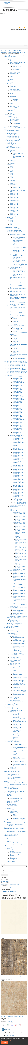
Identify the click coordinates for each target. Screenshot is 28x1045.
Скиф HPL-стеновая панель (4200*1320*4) (17, 371)
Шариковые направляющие (16, 60)
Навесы (11, 79)
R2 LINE (14, 340)
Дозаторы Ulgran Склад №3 (16, 498)
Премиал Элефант (14, 117)
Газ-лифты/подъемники (15, 63)
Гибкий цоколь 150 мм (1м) (16, 710)
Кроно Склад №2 (11, 134)
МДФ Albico (9, 795)
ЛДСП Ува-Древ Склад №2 (13, 136)
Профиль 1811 (13, 855)
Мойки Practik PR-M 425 (18, 610)
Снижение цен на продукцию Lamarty (10, 884)
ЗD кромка (12, 150)
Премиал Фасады (14, 120)
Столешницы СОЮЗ (20, 52)
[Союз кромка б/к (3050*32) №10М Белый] (14, 917)
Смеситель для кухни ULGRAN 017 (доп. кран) (18, 481)
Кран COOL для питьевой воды (14, 623)
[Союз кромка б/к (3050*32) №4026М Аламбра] (14, 998)
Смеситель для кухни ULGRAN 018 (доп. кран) (18, 478)
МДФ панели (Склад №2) (10, 792)
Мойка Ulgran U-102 (17, 389)
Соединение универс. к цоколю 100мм (18, 745)
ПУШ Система (16, 69)
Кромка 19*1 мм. (14, 183)
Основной (11, 50)
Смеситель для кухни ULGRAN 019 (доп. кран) (18, 484)
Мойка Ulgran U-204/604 (18, 421)
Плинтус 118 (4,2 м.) (14, 697)
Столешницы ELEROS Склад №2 (14, 231)
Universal (15, 318)
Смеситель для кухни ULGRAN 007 (18, 461)
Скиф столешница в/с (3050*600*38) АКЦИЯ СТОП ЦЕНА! (18, 295)
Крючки (11, 76)
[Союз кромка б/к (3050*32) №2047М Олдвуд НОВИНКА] (14, 957)
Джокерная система (14, 106)
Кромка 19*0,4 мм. (14, 181)
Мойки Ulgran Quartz (14, 510)
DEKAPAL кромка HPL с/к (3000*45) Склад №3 (18, 273)
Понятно (5, 1042)
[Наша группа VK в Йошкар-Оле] (6, 1029)
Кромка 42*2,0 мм (14, 210)
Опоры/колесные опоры (15, 90)
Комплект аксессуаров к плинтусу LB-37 (18, 646)
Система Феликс (14, 126)
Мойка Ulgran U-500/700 (18, 382)
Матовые (9, 841)
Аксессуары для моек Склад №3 (17, 505)
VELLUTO (15, 815)
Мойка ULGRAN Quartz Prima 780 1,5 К (20, 548)
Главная (3, 50)
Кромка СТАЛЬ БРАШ (15, 200)
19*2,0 (11, 169)
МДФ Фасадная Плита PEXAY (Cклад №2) (14, 55)
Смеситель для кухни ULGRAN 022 (18, 490)
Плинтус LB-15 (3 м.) (14, 634)
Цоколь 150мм (13, 740)
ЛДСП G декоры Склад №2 (13, 137)
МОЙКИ (6, 374)
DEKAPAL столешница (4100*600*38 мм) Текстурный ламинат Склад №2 (20, 264)
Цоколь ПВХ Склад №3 (9, 706)
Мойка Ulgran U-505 (17, 412)
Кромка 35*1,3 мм (14, 207)
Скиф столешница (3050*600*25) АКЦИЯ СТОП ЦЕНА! (17, 292)
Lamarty (9, 164)
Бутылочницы (13, 70)
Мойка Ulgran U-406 (17, 406)
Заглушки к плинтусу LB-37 (19, 641)
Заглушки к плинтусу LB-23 (19, 640)
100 (11, 1021)
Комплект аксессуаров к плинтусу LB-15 (18, 638)
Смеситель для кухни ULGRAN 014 (18, 473)
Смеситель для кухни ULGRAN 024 (18, 493)
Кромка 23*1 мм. (14, 196)
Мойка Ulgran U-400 (17, 402)
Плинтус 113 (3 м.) (14, 696)
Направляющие (13, 97)
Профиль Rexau (10, 830)
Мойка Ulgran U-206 (17, 426)
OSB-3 (5, 845)
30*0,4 (11, 176)
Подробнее (11, 1040)
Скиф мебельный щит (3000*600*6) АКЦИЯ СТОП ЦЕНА (18, 289)
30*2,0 (11, 177)
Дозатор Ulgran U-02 (17, 500)
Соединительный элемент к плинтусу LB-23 (19, 649)
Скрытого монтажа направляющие (18, 62)
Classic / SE (15, 320)
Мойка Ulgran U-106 (17, 394)
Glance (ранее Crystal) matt (19, 818)
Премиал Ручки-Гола (15, 122)
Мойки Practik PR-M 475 (18, 612)
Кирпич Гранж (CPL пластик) (16, 842)
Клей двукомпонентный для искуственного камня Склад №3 (19, 247)
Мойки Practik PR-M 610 (18, 613)
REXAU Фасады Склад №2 (16, 812)
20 (8, 1021)
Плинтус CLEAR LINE (15, 700)
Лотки (11, 113)
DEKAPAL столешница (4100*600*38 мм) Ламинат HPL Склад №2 (19, 260)
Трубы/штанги (13, 86)
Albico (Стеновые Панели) (10, 835)
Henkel (14, 891)
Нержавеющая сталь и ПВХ (16, 216)
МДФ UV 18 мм (13, 811)
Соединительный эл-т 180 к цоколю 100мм (19, 719)
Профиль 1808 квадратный (16, 854)
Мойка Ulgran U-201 (17, 415)
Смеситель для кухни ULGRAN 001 (18, 444)
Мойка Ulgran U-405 (17, 405)
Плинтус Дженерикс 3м (15, 703)
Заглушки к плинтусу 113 (18, 674)
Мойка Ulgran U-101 (17, 388)
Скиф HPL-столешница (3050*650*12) (15, 367)
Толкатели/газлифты (14, 89)
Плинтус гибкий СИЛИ (15, 660)
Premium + (15, 324)
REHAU (8, 179)
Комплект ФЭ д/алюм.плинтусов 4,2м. (18, 688)
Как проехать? (22, 32)
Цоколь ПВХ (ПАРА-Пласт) (13, 741)
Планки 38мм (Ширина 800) (13, 780)
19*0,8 (11, 167)
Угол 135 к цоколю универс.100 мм (17, 725)
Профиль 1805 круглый (15, 852)
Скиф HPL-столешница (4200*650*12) (15, 368)
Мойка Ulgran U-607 (17, 434)
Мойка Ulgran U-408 (17, 381)
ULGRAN (9, 375)
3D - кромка (9, 149)
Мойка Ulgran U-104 (17, 391)
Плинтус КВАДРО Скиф (12, 704)
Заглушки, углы (13, 630)
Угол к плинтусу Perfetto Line (19, 690)
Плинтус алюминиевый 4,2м (16, 701)
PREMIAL (9, 116)
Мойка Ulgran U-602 (17, 432)
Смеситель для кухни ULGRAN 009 (18, 475)
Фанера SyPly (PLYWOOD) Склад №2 (12, 139)
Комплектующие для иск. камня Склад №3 (18, 250)
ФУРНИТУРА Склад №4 (9, 56)
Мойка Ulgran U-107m (18, 425)
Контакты (6, 3)
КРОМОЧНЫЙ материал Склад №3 (12, 147)
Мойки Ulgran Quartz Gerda (19, 569)
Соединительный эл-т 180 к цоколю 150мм (19, 722)
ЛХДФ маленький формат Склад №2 (15, 783)
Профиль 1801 (13, 851)
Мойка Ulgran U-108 (17, 422)
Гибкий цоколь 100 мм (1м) (16, 708)
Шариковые (15, 100)
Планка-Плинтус (11, 778)
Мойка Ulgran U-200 (17, 424)
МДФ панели (13, 797)
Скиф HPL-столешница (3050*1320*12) (16, 364)
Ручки (11, 77)
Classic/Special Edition (18, 328)
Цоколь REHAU (10, 707)
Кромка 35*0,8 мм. (14, 197)
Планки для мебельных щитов (14, 777)
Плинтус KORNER (11, 633)
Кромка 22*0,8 (13, 160)
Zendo (8, 201)
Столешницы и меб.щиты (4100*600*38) (16, 253)
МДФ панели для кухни (15, 800)
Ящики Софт (13, 75)
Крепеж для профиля (12, 832)
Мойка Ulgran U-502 (17, 409)
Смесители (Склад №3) (12, 624)
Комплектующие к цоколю (16, 770)
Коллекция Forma (5, 881)
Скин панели (10, 825)
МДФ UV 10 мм (13, 810)
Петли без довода (17, 66)
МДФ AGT (9, 794)
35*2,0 (11, 173)
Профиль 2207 (13, 857)
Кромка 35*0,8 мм (14, 214)
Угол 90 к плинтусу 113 (18, 681)
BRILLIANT (15, 817)
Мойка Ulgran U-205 (17, 401)
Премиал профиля (14, 119)
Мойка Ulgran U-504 (17, 385)
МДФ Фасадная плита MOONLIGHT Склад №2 (15, 127)
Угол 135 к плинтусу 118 (18, 680)
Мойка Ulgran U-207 (17, 416)
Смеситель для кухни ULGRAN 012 (18, 470)
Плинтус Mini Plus (14, 698)
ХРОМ (14, 109)
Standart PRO (16, 321)
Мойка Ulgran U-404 (17, 379)
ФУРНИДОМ (10, 112)
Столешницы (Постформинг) (8, 52)
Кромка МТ (9, 217)
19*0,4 (11, 166)
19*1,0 (11, 223)
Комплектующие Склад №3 (13, 228)
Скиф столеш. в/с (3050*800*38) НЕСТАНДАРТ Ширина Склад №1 (17, 303)
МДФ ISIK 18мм (13, 805)
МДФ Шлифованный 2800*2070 (14, 790)
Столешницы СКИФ (11, 275)
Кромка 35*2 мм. (14, 189)
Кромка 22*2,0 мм (14, 211)
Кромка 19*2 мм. (14, 184)
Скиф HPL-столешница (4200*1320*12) (16, 365)
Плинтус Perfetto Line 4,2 (15, 663)
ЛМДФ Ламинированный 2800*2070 (15, 791)
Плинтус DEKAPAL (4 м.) (15, 632)
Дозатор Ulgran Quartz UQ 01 (19, 502)
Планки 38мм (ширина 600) (13, 774)
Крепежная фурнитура (15, 72)
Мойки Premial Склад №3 (13, 622)
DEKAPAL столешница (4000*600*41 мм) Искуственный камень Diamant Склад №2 (20, 242)
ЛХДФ (5, 781)
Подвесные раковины (15, 506)
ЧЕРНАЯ (15, 107)
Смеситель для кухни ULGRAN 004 (18, 453)
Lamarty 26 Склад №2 (12, 133)
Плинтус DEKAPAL (11, 629)
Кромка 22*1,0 (13, 163)
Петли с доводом (17, 68)
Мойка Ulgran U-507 (17, 418)
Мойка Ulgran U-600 (17, 428)
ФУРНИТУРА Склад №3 (9, 115)
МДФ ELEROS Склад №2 (12, 801)
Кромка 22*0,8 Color (14, 162)
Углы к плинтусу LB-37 (18, 653)
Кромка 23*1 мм (16, 187)
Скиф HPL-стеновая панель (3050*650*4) (16, 369)
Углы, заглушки (16, 123)
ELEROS (6, 891)
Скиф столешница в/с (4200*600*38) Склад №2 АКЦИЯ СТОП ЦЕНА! (18, 297)
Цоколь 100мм (13, 738)
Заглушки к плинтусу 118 (18, 676)
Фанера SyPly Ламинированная (14, 142)
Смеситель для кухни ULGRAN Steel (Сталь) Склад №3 (18, 605)
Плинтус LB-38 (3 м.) (14, 657)
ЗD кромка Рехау (14, 152)
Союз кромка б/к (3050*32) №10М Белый (11, 935)
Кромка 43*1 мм (13, 180)
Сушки (11, 93)
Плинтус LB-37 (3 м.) (14, 656)
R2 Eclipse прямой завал (18, 357)
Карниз (8, 848)
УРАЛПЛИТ (9, 58)
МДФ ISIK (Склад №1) (12, 804)
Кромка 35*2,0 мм (14, 209)
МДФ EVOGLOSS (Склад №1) (14, 802)
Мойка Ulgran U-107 (17, 395)
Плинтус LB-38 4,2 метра (15, 659)
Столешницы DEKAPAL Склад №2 (15, 233)
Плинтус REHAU (10, 661)
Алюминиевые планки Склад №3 (11, 771)
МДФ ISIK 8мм (13, 807)
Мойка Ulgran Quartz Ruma (19, 565)
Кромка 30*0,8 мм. (14, 199)
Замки (11, 95)
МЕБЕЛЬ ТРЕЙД (18, 50)
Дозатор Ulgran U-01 (17, 499)
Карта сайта (7, 2)
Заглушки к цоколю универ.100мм (17, 713)
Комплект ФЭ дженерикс (18, 694)
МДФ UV (9, 808)
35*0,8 (11, 171)
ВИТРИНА (9, 80)
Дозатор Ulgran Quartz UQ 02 (19, 503)
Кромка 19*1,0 (13, 213)
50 (9, 1021)
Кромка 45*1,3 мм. (14, 193)
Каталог (7, 50)
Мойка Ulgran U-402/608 (18, 419)
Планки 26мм (10, 773)
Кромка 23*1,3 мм (14, 206)
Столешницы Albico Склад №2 (14, 230)
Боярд (11, 82)
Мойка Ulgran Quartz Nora (19, 512)
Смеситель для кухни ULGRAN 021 (18, 487)
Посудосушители (14, 73)
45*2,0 (11, 174)
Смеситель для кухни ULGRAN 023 (18, 495)
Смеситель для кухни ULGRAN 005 (18, 455)
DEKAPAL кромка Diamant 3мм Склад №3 (19, 238)
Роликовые (15, 99)
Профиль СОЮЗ (11, 861)
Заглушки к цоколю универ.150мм (17, 716)
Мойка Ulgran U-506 (17, 414)
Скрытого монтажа (17, 102)
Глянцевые (9, 839)
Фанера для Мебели (12, 143)
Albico (2, 891)
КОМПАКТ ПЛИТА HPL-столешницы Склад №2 (15, 361)
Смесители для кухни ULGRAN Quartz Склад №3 (17, 571)
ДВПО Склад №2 (8, 827)
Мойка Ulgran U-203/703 (18, 399)
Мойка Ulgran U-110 (17, 378)
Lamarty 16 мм (10, 132)
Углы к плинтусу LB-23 (18, 651)
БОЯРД (8, 59)
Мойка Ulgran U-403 (17, 404)
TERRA (14, 814)
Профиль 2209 (13, 858)
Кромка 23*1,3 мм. (14, 186)
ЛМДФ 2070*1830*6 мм (12, 788)
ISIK (8, 159)
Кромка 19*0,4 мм (14, 203)
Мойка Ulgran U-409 (17, 384)
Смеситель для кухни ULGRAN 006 (18, 458)
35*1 (11, 224)
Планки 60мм (10, 775)
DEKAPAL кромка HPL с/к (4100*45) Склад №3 (18, 256)
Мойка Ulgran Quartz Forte (19, 522)
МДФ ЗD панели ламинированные (15, 824)
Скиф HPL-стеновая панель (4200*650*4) (16, 372)
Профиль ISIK (10, 849)
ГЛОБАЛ (9, 83)
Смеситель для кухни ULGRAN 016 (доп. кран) (18, 441)
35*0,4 (11, 170)
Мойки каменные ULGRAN (16, 377)
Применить (4, 875)
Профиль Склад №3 (8, 847)
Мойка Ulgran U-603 (17, 429)
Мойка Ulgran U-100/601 (18, 387)
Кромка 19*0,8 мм (14, 194)
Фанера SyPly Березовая (13, 140)
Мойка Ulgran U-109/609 (18, 397)
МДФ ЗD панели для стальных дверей (16, 822)
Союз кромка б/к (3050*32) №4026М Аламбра (12, 1016)
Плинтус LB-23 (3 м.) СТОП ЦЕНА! (18, 654)
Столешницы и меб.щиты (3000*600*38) (16, 267)
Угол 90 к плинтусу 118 (18, 683)
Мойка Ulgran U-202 (17, 398)
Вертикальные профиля (18, 124)
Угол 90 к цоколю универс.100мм (17, 730)
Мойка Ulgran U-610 (17, 431)
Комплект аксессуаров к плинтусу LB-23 (18, 643)
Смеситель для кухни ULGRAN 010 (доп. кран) (18, 464)
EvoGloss (10, 891)
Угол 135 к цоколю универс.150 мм (17, 728)
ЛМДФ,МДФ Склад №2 (9, 787)
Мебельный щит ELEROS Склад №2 (15, 844)
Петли (11, 65)
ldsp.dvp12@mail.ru (9, 1035)
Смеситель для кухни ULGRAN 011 (18, 467)
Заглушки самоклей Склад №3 (11, 834)
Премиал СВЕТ (10, 110)
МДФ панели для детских (16, 798)
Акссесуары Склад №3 (15, 620)
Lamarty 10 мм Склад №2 (13, 130)
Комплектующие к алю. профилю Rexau (16, 831)
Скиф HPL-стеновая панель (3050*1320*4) (17, 362)
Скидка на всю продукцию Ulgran (9, 887)
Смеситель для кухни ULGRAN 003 (18, 450)
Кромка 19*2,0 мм (14, 204)
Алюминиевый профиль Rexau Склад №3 (14, 828)
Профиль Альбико (11, 859)
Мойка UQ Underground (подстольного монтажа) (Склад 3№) (18, 615)
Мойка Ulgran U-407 (17, 408)
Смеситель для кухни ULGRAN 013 (18, 438)
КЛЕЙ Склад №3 (8, 226)
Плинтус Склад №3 (8, 627)
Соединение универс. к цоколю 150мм (18, 762)
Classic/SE (15, 335)
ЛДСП (5, 129)
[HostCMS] (9, 10)
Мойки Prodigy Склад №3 (13, 626)
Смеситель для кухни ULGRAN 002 (18, 447)
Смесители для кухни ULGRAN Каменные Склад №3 (17, 436)
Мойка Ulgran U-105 (17, 392)
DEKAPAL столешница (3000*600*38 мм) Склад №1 (19, 270)
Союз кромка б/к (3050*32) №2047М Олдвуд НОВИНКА (11, 976)
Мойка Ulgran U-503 (17, 411)
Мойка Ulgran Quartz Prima (19, 538)
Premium (15, 322)
